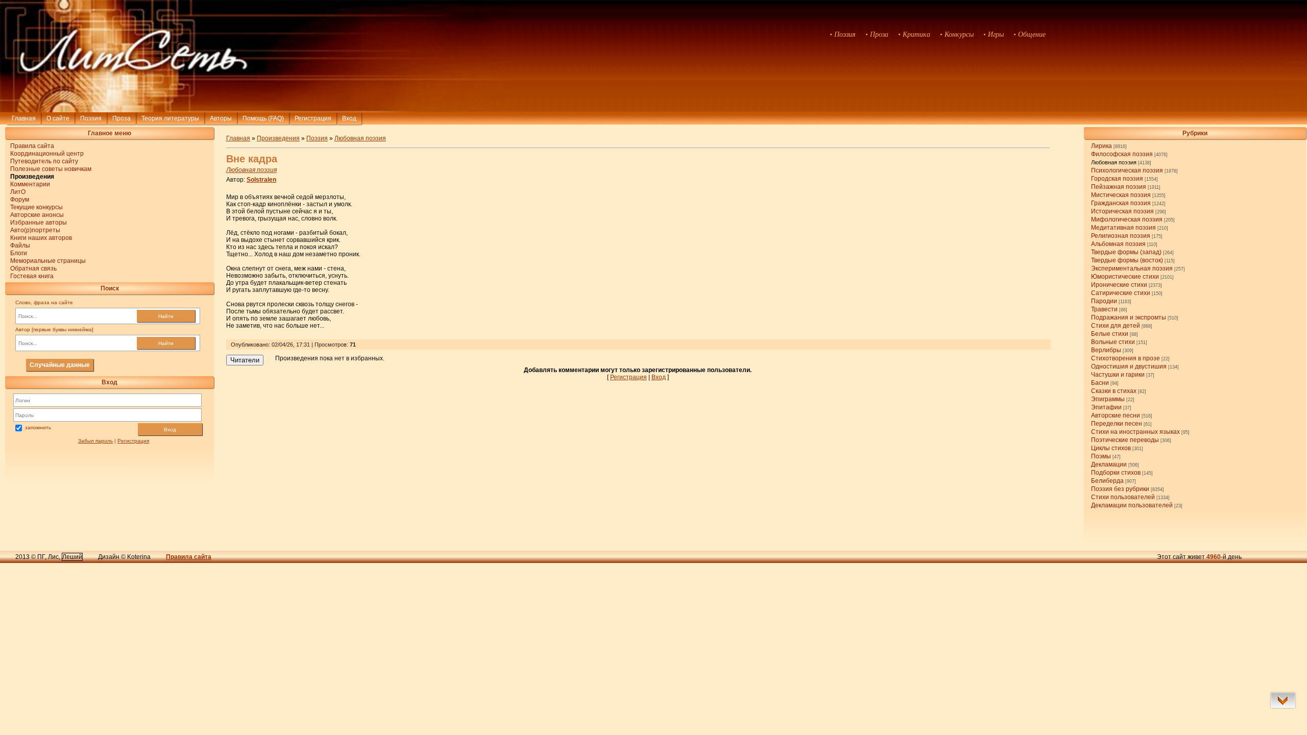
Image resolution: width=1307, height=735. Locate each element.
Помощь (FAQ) (263, 118)
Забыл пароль (95, 441)
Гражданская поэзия (1121, 203)
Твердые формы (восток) (1127, 260)
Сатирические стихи (1120, 293)
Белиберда (1107, 480)
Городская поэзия (1117, 178)
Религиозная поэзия (1120, 235)
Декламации (1109, 464)
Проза (121, 118)
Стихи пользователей (1123, 497)
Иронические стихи (1119, 284)
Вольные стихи (1113, 342)
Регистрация (313, 118)
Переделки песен (1116, 423)
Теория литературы (170, 118)
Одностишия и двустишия (1129, 366)
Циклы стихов (1111, 448)
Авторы (221, 118)
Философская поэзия (1122, 154)
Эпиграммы (1108, 399)
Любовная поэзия (1113, 162)
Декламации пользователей (1132, 505)
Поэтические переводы (1125, 440)
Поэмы (1101, 456)
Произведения (278, 138)
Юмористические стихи (1125, 276)
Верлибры (1106, 350)
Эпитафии (1106, 407)
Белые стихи (1109, 333)
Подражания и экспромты (1128, 317)
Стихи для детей (1115, 325)
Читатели (244, 360)
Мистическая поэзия (1121, 195)
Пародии (1104, 301)
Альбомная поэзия (1118, 244)
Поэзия (91, 118)
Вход (170, 429)
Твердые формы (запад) (1126, 252)
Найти (166, 316)
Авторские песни (1115, 415)
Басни (1100, 382)
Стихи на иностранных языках (1135, 431)
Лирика (1101, 146)
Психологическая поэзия (1127, 170)
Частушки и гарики (1118, 374)
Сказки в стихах (1113, 391)
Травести (1104, 309)
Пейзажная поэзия (1118, 186)
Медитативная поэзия (1123, 227)
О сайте (57, 118)
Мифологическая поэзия (1127, 219)
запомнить (38, 427)
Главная (24, 118)
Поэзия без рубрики (1120, 489)
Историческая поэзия (1122, 211)
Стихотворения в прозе (1125, 358)
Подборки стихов (1116, 472)
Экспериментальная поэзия (1132, 268)
